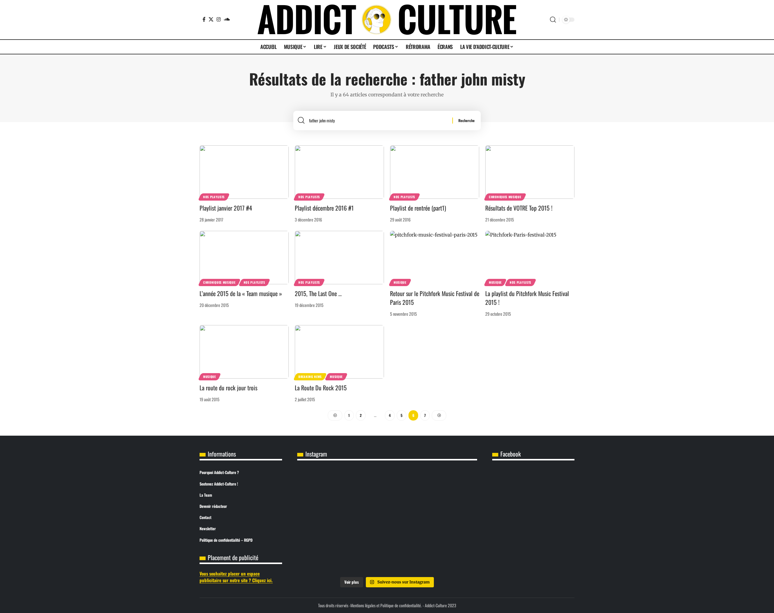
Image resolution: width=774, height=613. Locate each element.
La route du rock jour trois (228, 387)
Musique (400, 282)
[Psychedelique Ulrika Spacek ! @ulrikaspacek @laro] (326, 521)
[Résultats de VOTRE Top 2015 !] (529, 172)
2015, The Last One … (318, 293)
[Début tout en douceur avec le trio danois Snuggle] (447, 521)
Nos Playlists (214, 197)
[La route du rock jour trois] (244, 352)
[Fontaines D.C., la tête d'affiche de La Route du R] (387, 486)
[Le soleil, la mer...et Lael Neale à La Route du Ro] (326, 555)
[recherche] (378, 120)
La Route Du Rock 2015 (321, 387)
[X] (211, 19)
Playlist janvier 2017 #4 (226, 207)
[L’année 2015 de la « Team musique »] (244, 257)
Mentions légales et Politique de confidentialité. (386, 605)
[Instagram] (218, 19)
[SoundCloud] (226, 19)
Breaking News (310, 376)
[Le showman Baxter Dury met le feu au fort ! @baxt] (447, 555)
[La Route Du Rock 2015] (339, 352)
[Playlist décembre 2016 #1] (339, 172)
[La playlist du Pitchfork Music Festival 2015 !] (529, 257)
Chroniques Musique (505, 197)
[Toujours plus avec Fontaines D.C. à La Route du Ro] (326, 486)
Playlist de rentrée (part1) (418, 207)
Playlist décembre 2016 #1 (324, 207)
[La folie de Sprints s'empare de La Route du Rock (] (387, 555)
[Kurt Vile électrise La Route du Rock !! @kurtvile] (447, 486)
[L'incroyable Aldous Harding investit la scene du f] (387, 521)
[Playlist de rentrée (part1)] (434, 172)
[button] (553, 20)
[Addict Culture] (387, 20)
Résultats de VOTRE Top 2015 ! (518, 207)
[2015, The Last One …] (339, 257)
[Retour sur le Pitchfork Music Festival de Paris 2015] (434, 257)
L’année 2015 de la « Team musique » (241, 293)
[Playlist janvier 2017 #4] (244, 172)
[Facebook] (204, 19)
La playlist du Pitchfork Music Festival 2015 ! (527, 298)
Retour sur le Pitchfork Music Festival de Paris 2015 (434, 298)
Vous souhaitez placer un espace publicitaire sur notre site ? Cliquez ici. (236, 577)
